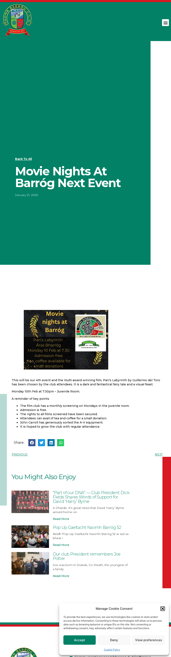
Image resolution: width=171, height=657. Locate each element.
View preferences (148, 640)
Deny (114, 640)
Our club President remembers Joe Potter (87, 556)
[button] (163, 609)
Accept (79, 640)
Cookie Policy (112, 649)
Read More (61, 519)
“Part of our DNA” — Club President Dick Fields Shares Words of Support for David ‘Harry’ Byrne (91, 497)
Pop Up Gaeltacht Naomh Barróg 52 (87, 527)
